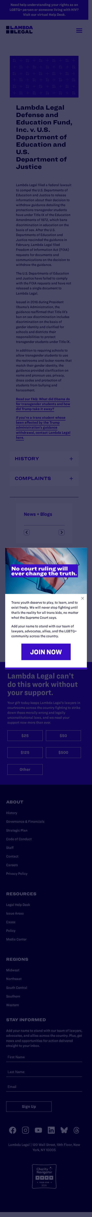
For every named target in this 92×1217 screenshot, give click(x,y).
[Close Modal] (82, 598)
